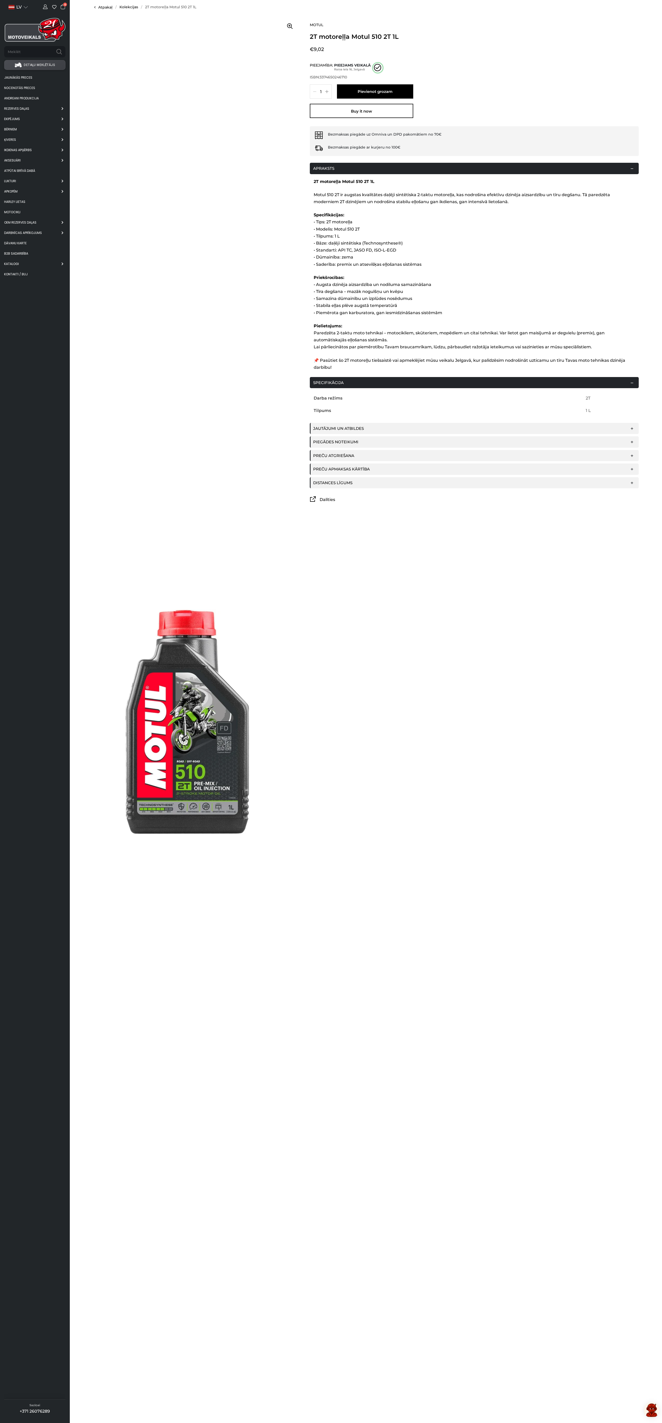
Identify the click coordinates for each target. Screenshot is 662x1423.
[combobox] (28, 52)
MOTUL (316, 25)
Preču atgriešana (333, 455)
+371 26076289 (35, 1411)
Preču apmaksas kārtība (341, 469)
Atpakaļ (105, 7)
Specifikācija (328, 382)
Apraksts (323, 168)
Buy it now (361, 111)
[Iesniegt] (59, 51)
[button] (18, 7)
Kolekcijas (128, 7)
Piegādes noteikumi (335, 441)
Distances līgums (332, 482)
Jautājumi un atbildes (338, 428)
